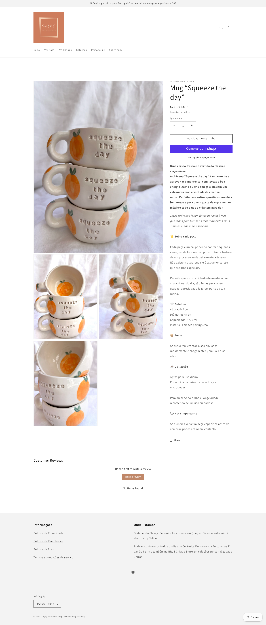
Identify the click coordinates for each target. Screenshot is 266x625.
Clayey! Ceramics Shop (51, 616)
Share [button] (177, 440)
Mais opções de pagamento (201, 157)
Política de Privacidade (48, 533)
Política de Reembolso (48, 541)
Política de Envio (44, 549)
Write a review (133, 477)
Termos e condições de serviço (53, 557)
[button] (221, 27)
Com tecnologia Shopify (74, 616)
